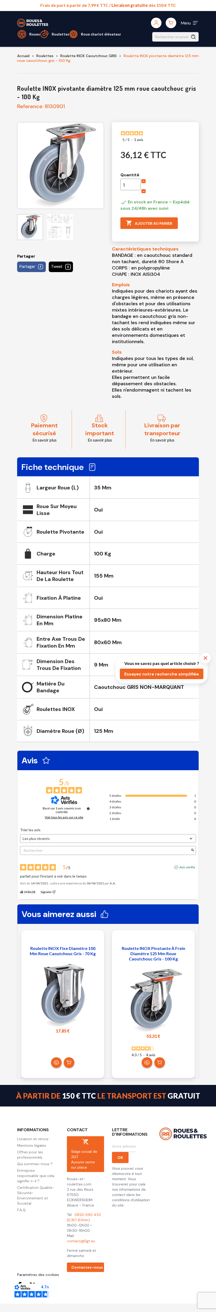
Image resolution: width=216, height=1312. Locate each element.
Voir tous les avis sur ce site (64, 817)
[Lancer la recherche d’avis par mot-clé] (192, 850)
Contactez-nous (87, 1267)
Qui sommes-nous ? (35, 1163)
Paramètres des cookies (38, 1274)
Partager (27, 266)
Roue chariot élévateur (101, 34)
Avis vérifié (187, 867)
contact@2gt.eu (81, 1241)
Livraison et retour (33, 1138)
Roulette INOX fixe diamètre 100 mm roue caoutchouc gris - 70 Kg (63, 951)
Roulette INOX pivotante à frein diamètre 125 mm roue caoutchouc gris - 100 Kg (153, 953)
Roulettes (60, 34)
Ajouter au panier (149, 223)
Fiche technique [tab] (52, 467)
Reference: (30, 106)
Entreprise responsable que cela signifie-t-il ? (35, 1175)
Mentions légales (31, 1145)
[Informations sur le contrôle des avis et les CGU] (88, 809)
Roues (34, 34)
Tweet (56, 266)
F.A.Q (21, 1210)
